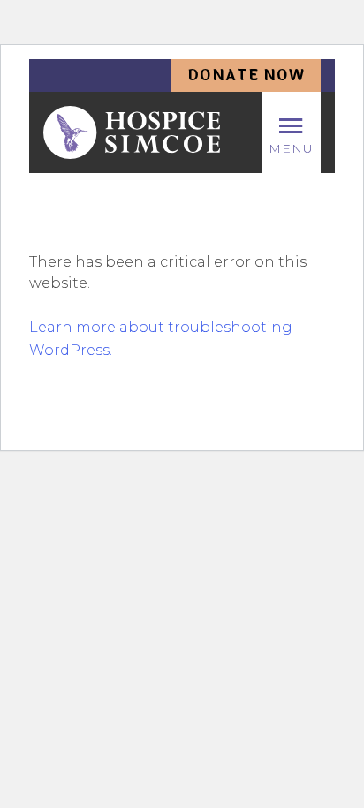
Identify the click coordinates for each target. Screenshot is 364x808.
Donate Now (246, 75)
